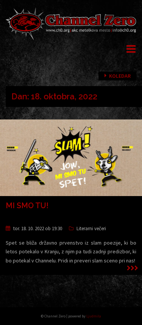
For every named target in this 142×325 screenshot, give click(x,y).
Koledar (120, 75)
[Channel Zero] (71, 23)
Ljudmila (93, 316)
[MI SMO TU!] (71, 158)
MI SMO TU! (27, 205)
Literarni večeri (91, 228)
